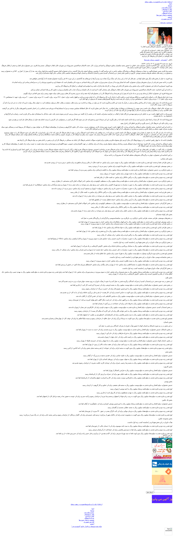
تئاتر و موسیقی (166, 9)
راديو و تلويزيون (166, 7)
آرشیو (170, 17)
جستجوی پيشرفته (166, 22)
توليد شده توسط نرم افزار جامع (86, 526)
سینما (170, 5)
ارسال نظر (150, 492)
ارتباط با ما (168, 2)
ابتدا (170, 4)
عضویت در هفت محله (152, 2)
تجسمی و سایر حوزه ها (164, 15)
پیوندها (87, 504)
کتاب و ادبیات (167, 11)
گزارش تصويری (166, 19)
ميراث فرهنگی (167, 13)
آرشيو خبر (164, 60)
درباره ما (162, 2)
